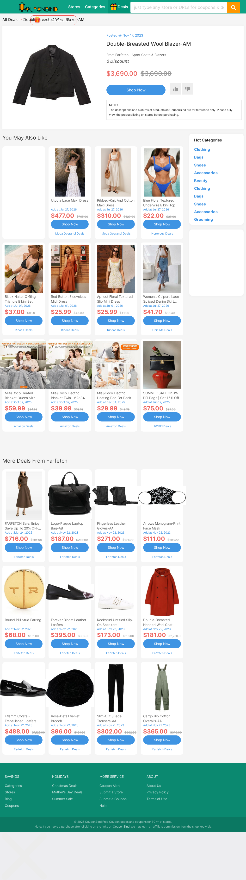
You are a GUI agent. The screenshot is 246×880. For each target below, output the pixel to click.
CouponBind (121, 826)
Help (103, 805)
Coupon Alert (109, 786)
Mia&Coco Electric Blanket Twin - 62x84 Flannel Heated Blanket (69, 398)
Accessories (206, 172)
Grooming (203, 219)
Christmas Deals (64, 786)
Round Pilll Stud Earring (23, 620)
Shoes (200, 165)
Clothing (202, 149)
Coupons (12, 805)
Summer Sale (62, 799)
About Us (154, 786)
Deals (123, 6)
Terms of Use (157, 799)
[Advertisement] (24, 192)
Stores (74, 6)
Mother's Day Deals (67, 792)
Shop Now (136, 90)
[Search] (233, 7)
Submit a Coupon (113, 799)
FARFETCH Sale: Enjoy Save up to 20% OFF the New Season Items (23, 528)
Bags (198, 157)
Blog (8, 799)
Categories (95, 6)
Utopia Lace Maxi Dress (69, 200)
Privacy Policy (158, 792)
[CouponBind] (42, 6)
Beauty (200, 180)
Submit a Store (111, 792)
